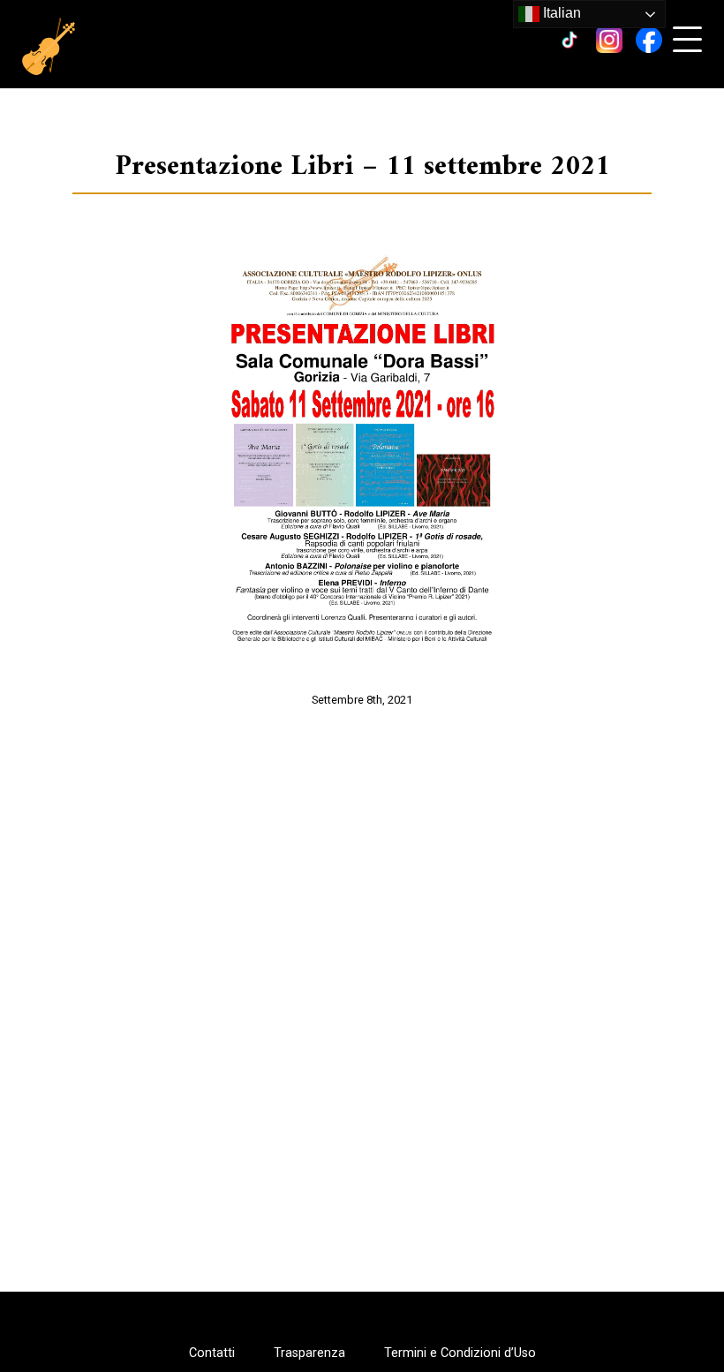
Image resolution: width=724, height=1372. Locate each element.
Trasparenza (309, 1353)
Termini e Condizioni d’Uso (460, 1353)
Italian (560, 12)
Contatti (212, 1353)
